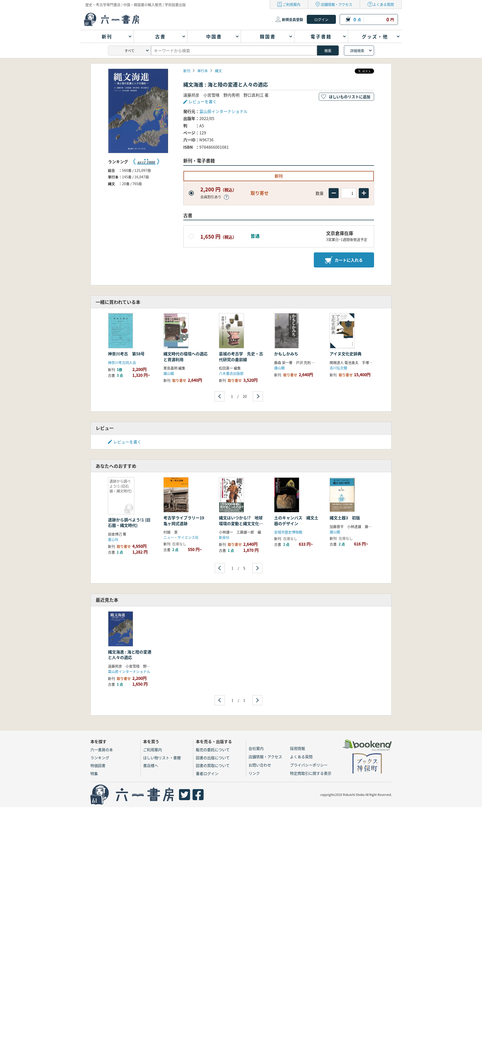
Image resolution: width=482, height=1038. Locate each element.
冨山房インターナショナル (223, 111)
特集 (94, 773)
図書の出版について (213, 757)
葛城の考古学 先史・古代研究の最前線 (241, 356)
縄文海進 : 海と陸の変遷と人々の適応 (129, 654)
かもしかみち (286, 354)
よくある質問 (383, 4)
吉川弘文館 (338, 367)
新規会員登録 (292, 19)
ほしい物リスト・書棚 (162, 757)
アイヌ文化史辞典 (346, 354)
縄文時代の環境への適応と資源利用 (185, 356)
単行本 (202, 70)
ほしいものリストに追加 (349, 96)
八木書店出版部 (231, 373)
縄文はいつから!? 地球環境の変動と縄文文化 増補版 (241, 523)
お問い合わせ (260, 765)
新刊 (186, 70)
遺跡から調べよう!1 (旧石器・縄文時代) (129, 522)
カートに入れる (349, 260)
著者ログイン (207, 773)
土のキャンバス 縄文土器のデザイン (296, 520)
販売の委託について (213, 749)
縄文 (218, 70)
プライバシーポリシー (309, 765)
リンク (254, 773)
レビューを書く (127, 442)
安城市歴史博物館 (288, 531)
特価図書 (97, 765)
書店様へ (150, 765)
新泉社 (224, 537)
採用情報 (297, 748)
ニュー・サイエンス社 (181, 537)
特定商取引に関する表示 (310, 773)
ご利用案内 (291, 4)
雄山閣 (168, 373)
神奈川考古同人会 (122, 362)
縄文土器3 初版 (345, 518)
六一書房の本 (101, 749)
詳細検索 (357, 50)
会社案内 (256, 748)
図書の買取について (213, 765)
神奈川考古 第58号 (128, 354)
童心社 (113, 539)
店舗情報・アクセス (336, 4)
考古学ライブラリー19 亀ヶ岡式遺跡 (185, 520)
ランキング (99, 757)
